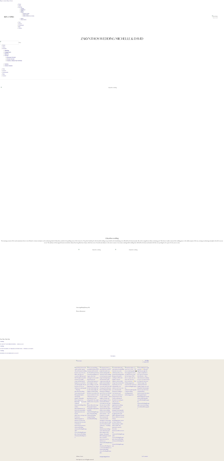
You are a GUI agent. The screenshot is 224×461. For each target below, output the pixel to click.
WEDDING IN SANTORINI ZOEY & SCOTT (9, 353)
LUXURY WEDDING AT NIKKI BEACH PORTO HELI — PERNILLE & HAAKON (16, 348)
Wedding (2, 341)
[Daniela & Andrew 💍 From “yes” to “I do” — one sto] (131, 381)
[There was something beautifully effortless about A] (93, 393)
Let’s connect (145, 456)
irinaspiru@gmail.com (105, 456)
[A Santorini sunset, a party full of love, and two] (106, 410)
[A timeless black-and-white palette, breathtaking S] (118, 407)
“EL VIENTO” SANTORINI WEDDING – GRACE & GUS (12, 344)
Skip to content (3, 0)
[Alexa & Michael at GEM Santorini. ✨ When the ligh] (143, 388)
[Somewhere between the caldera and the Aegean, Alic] (81, 402)
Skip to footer (10, 0)
